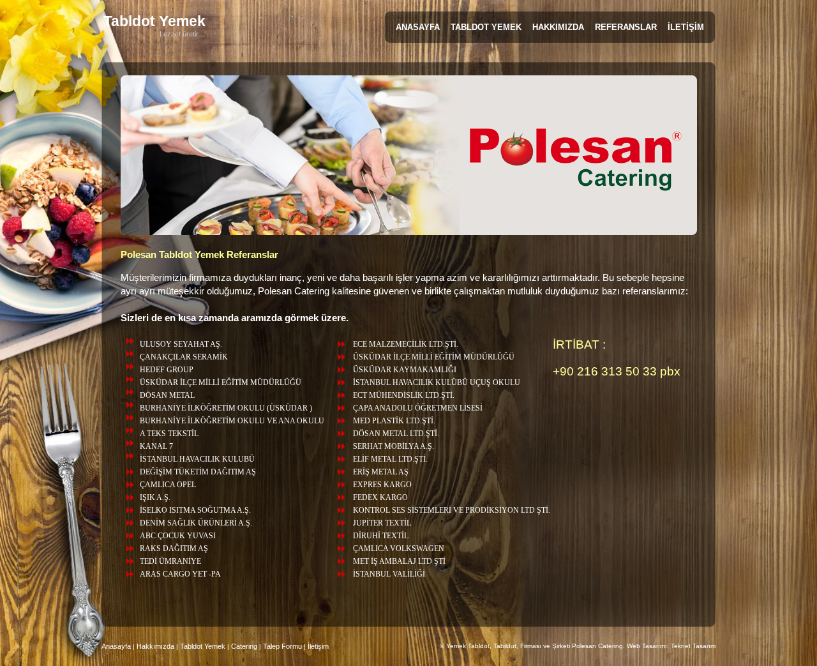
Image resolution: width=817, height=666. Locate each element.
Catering (244, 646)
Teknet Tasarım (693, 645)
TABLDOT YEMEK (486, 27)
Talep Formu (282, 646)
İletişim (318, 646)
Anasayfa (116, 646)
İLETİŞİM (686, 27)
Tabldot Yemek (203, 646)
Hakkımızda (155, 646)
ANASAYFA (418, 27)
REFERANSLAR (626, 27)
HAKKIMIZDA (558, 27)
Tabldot (154, 21)
